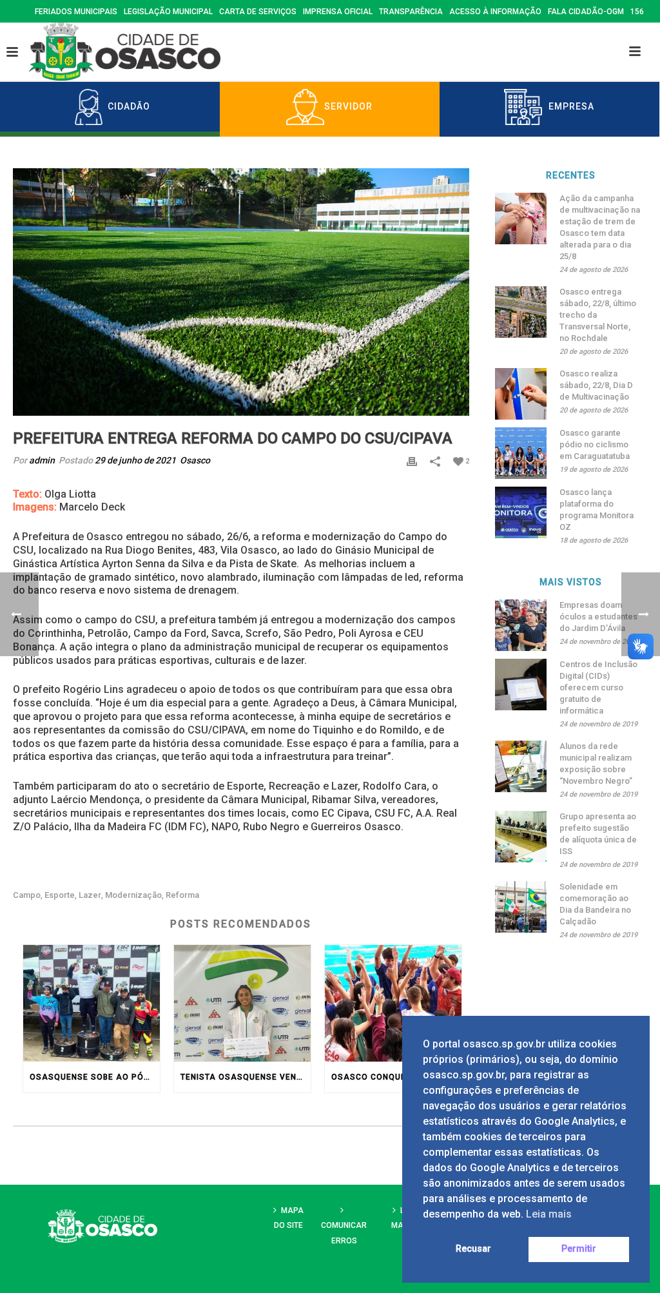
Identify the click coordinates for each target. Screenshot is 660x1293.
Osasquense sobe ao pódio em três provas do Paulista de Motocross (95, 1077)
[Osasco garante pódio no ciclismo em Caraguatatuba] (521, 453)
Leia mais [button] (549, 1214)
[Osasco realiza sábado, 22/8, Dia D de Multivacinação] (521, 394)
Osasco (195, 460)
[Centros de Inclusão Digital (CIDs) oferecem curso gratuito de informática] (521, 684)
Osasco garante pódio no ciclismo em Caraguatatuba (594, 444)
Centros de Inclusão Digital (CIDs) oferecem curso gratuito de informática (598, 687)
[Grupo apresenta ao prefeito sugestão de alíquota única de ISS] (521, 836)
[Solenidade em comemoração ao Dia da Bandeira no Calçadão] (521, 907)
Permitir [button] (578, 1248)
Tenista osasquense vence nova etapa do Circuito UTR (245, 1077)
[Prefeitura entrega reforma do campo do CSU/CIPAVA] (241, 292)
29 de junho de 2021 (135, 460)
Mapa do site (289, 1218)
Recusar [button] (473, 1248)
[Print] (412, 460)
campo (27, 895)
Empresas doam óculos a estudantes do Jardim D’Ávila (598, 616)
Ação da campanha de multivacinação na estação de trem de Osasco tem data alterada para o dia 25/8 (599, 227)
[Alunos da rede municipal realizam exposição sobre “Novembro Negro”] (521, 766)
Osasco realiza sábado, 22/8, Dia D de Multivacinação (596, 385)
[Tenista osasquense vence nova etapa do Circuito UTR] (242, 1003)
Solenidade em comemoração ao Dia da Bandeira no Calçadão (595, 904)
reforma (182, 895)
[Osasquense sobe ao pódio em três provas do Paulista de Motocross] (91, 1003)
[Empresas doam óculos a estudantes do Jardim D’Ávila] (521, 625)
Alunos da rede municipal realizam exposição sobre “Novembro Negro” (595, 763)
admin (42, 460)
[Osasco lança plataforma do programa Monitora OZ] (521, 512)
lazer (90, 895)
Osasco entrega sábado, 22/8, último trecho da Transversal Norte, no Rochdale (597, 315)
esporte (59, 895)
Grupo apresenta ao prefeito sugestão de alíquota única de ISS (598, 834)
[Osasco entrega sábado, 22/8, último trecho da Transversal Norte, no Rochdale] (521, 312)
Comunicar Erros (344, 1233)
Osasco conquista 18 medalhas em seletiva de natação (396, 1077)
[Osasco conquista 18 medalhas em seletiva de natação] (393, 1003)
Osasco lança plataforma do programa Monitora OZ (596, 509)
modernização (133, 895)
